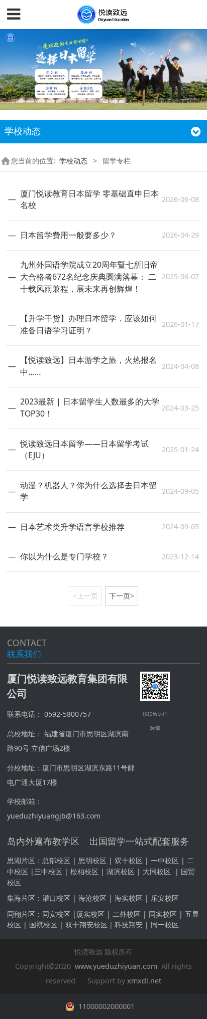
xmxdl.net (144, 980)
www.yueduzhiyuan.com (116, 966)
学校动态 (73, 160)
